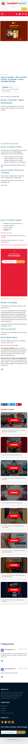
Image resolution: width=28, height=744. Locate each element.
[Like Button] (2, 369)
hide (11, 87)
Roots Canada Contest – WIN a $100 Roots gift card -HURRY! (13, 526)
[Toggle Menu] (2, 14)
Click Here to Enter (6, 233)
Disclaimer (3, 710)
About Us (7, 741)
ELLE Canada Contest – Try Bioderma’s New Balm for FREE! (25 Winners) (13, 551)
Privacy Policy (13, 741)
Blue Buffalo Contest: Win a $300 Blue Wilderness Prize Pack (13, 478)
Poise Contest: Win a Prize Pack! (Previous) (12, 502)
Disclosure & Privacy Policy (7, 713)
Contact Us (3, 708)
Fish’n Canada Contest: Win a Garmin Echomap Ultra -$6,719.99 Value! (13, 576)
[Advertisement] (14, 56)
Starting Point (4, 706)
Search (24, 9)
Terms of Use (20, 741)
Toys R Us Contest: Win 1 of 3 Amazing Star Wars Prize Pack (13, 600)
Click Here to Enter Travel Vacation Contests (14, 245)
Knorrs (3, 310)
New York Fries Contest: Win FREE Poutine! (12, 455)
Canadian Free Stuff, (12, 739)
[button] (4, 404)
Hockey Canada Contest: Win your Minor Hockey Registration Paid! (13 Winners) (13, 431)
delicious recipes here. (7, 342)
